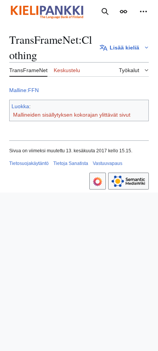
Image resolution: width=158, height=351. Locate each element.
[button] (123, 11)
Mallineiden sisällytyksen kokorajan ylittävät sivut (71, 115)
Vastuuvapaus (107, 163)
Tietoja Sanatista (70, 163)
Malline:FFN (24, 90)
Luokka (20, 106)
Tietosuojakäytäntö (29, 163)
